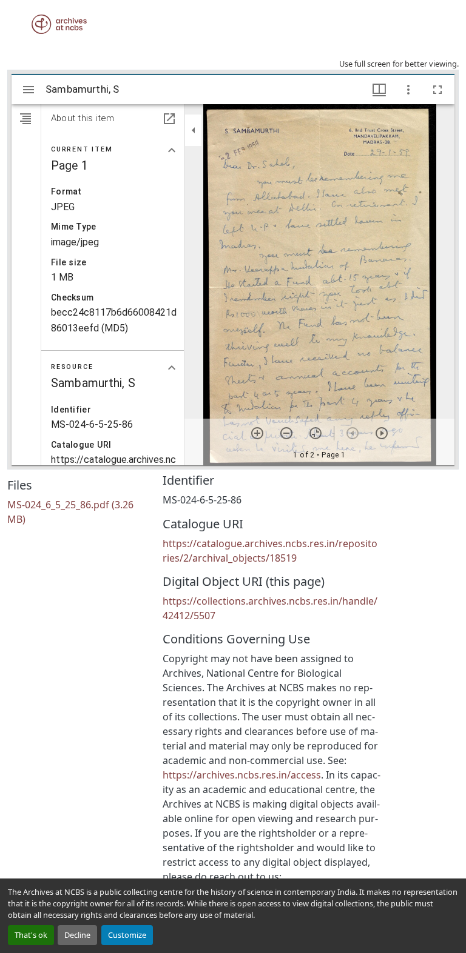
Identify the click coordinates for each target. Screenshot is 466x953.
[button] (59, 24)
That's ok (31, 934)
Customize (127, 934)
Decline (77, 934)
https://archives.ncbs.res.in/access (242, 775)
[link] (77, 511)
